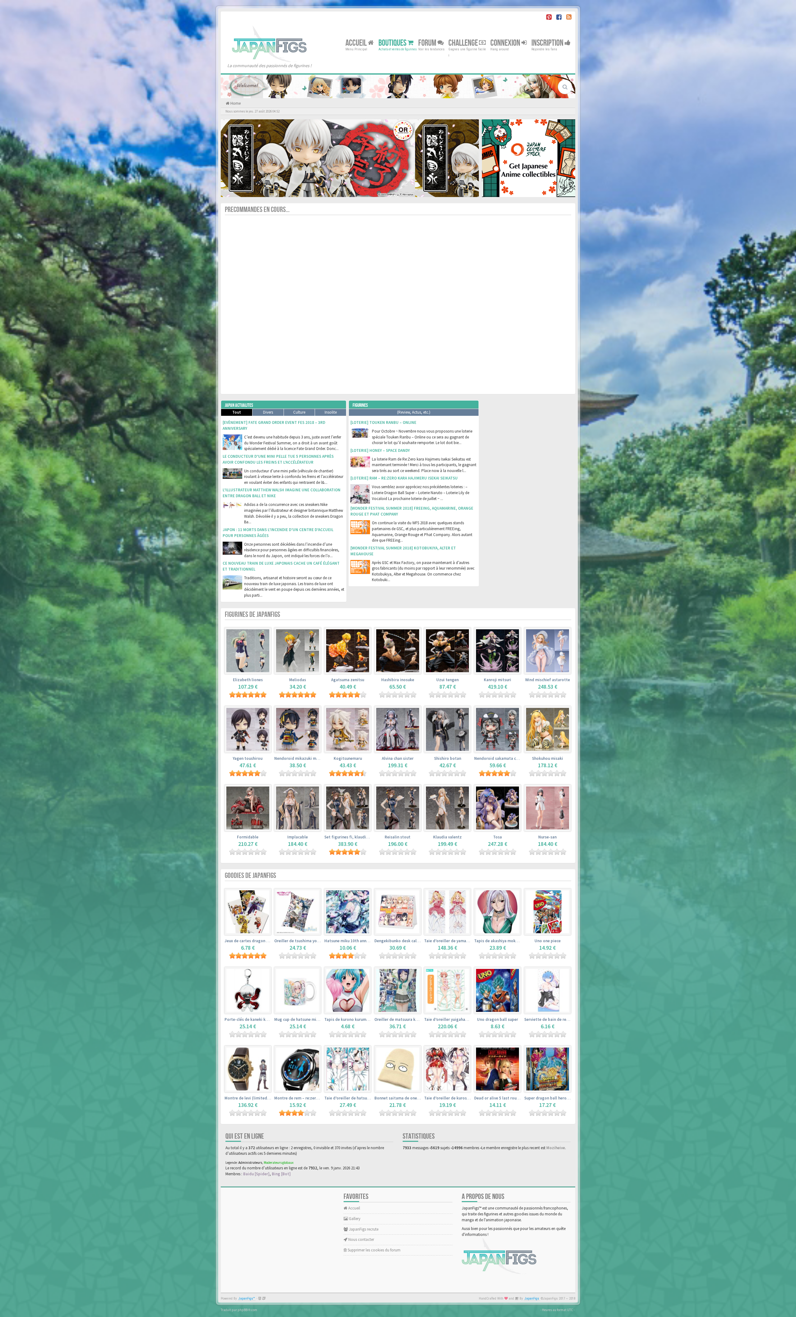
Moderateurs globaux (279, 1162)
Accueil (356, 43)
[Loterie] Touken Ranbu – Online (383, 422)
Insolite (331, 412)
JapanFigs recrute (363, 1229)
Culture (299, 412)
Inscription (548, 43)
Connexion (505, 43)
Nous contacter (360, 1239)
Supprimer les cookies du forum (373, 1250)
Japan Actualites (239, 405)
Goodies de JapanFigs (250, 875)
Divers (268, 412)
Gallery (354, 1218)
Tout (236, 412)
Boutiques (393, 43)
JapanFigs (532, 1298)
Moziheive (555, 1147)
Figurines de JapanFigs (252, 614)
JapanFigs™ (246, 1298)
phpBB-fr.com (247, 1310)
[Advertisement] (529, 493)
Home (235, 103)
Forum (427, 43)
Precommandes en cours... (257, 209)
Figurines (360, 405)
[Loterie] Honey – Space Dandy (380, 450)
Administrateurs (250, 1162)
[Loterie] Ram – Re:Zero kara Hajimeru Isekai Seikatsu (404, 478)
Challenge (463, 43)
